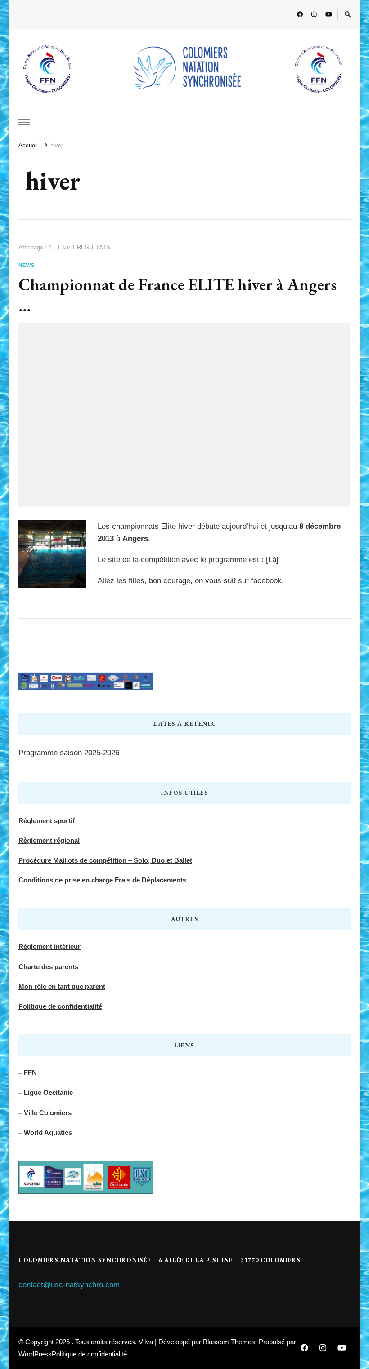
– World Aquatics (45, 1132)
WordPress (35, 1354)
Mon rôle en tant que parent (61, 986)
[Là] (272, 559)
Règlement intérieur (49, 946)
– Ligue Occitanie (45, 1092)
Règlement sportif (46, 820)
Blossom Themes (229, 1342)
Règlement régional (49, 840)
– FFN (27, 1073)
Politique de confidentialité (60, 1006)
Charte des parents (48, 966)
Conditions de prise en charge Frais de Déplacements (102, 880)
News (26, 265)
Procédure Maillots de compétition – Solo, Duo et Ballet (105, 860)
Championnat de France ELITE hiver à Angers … (177, 294)
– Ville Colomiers (45, 1112)
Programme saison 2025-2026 (68, 753)
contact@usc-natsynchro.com (69, 1284)
